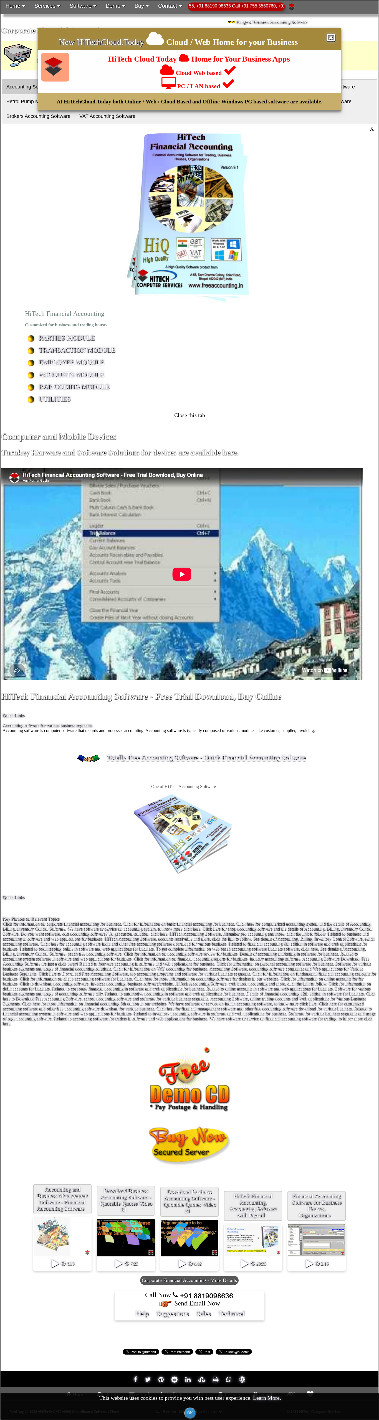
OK (190, 1413)
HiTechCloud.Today (110, 42)
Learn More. (267, 1398)
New (68, 42)
